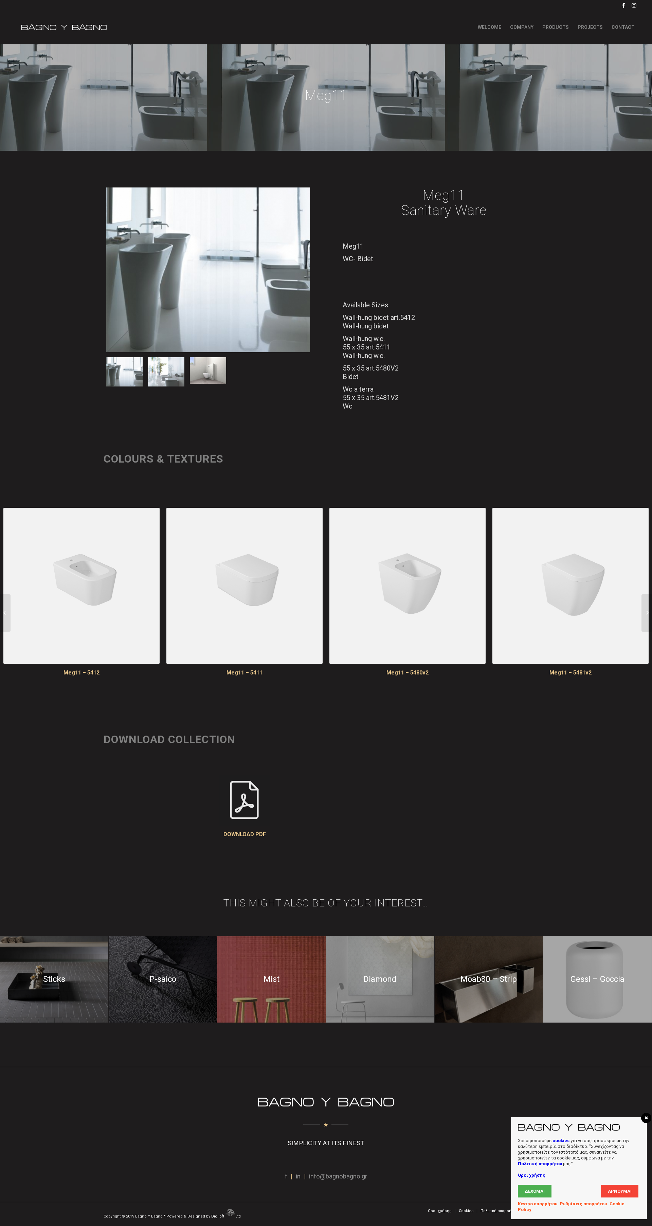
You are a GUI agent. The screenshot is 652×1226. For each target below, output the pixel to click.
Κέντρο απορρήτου (537, 1203)
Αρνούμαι (620, 1191)
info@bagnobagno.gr (338, 1176)
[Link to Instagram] (634, 5)
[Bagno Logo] (63, 27)
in (298, 1176)
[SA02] (646, 613)
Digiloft (218, 1216)
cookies (561, 1140)
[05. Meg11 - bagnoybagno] (208, 270)
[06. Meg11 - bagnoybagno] (208, 372)
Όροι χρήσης (531, 1175)
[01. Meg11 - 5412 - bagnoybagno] (81, 586)
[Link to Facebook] (624, 5)
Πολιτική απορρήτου (540, 1163)
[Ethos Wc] (5, 613)
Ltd (238, 1216)
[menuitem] (489, 27)
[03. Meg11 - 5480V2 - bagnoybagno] (407, 586)
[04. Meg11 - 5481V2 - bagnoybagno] (570, 586)
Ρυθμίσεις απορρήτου (583, 1203)
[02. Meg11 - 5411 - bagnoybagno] (244, 586)
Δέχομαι (535, 1191)
